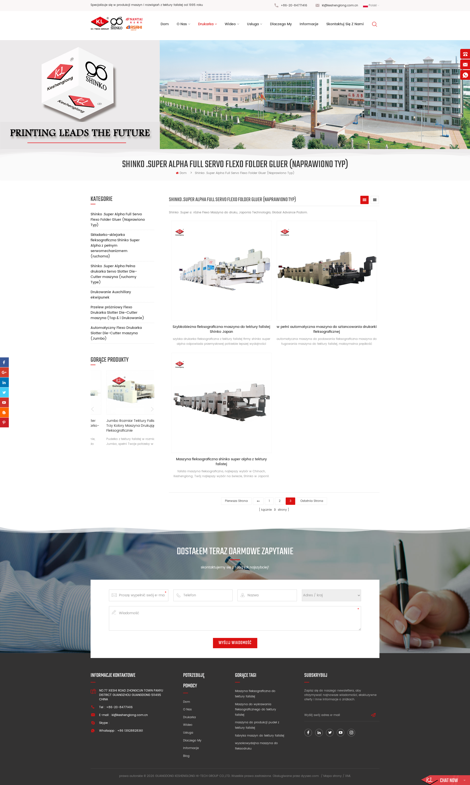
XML (348, 776)
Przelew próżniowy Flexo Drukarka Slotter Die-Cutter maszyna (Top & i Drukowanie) (117, 312)
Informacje (191, 748)
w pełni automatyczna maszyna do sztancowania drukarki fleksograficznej (327, 329)
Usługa (188, 732)
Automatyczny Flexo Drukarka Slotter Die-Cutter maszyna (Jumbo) (116, 333)
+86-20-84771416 (294, 5)
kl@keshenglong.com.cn (340, 5)
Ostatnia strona (311, 501)
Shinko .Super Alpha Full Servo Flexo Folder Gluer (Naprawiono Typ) (118, 219)
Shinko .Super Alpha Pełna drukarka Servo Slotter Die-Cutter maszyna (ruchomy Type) (114, 274)
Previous (92, 409)
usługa (253, 24)
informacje (309, 24)
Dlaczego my (192, 740)
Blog (186, 756)
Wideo (187, 725)
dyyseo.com (310, 776)
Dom (165, 24)
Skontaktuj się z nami (345, 24)
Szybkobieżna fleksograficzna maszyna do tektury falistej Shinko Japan (221, 329)
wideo (230, 24)
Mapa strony (332, 776)
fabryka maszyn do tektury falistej (259, 735)
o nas (182, 24)
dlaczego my (281, 24)
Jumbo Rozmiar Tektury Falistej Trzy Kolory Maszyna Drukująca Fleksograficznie (119, 425)
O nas (187, 709)
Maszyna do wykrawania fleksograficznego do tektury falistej (255, 709)
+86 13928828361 (130, 730)
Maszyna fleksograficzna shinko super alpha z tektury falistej (221, 462)
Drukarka (205, 24)
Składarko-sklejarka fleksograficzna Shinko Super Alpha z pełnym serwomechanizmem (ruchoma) (115, 245)
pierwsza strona (236, 501)
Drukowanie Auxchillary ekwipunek (111, 294)
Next (152, 409)
